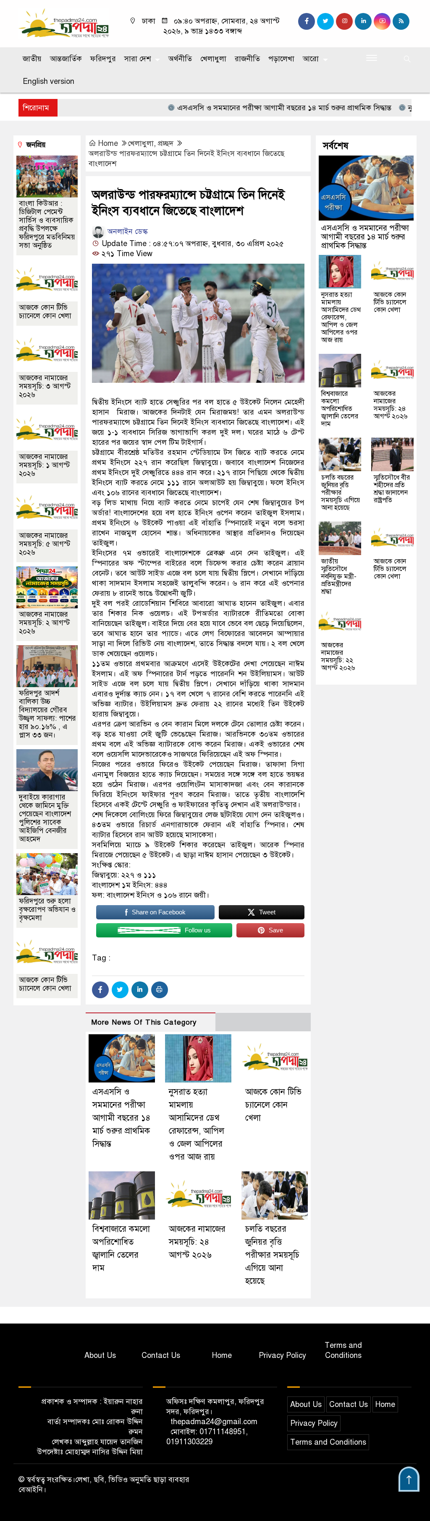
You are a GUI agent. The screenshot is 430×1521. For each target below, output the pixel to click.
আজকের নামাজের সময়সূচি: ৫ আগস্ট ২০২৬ (44, 544)
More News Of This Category (144, 1022)
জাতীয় (32, 58)
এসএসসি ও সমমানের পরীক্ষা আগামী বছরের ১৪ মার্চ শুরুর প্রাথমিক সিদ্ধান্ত (242, 107)
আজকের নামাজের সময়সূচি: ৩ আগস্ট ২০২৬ (45, 386)
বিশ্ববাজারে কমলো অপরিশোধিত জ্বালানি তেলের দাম (339, 408)
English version (48, 81)
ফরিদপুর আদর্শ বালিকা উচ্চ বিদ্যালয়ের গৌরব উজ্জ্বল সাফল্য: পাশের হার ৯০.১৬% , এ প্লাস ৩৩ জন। (47, 714)
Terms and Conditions (343, 1350)
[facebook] (306, 21)
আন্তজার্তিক (66, 58)
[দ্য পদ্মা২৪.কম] (63, 23)
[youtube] (382, 21)
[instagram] (344, 21)
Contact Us (161, 1355)
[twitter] (325, 21)
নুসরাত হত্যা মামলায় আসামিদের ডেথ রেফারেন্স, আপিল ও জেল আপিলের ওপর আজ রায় (341, 317)
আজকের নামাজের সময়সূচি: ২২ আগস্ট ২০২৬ (338, 656)
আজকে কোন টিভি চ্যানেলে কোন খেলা (273, 1105)
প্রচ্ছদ (165, 143)
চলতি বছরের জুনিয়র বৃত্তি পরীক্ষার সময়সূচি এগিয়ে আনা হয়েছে (272, 1255)
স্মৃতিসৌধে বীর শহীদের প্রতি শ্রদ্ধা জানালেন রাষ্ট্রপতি (392, 488)
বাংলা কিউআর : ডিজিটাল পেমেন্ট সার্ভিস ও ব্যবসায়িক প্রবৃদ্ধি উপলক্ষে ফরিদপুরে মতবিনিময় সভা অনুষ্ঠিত (47, 224)
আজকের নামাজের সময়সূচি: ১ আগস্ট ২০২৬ (44, 465)
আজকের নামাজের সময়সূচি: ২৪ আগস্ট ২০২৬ (197, 1242)
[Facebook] (100, 989)
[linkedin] (363, 21)
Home (108, 143)
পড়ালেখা (281, 58)
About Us (100, 1355)
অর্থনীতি (180, 58)
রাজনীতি (247, 58)
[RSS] (401, 21)
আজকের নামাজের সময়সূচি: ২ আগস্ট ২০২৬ (44, 623)
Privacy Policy (282, 1355)
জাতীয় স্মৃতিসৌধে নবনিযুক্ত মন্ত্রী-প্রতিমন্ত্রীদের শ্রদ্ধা (339, 576)
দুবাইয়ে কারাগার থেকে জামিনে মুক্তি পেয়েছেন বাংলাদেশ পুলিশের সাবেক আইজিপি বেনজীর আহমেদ (45, 818)
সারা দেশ (137, 58)
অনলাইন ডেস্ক (126, 231)
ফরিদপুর (103, 58)
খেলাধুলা (213, 58)
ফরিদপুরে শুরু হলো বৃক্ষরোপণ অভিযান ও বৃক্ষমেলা (47, 909)
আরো (311, 58)
